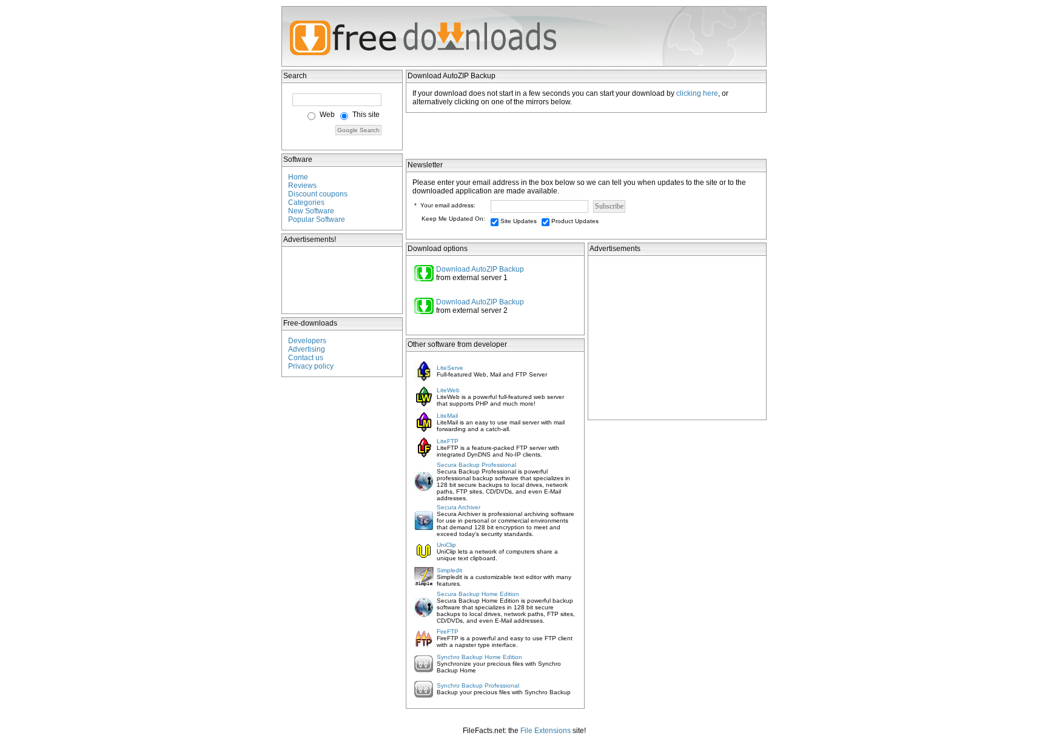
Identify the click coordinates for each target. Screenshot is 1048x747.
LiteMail (447, 415)
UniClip (446, 544)
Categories (306, 202)
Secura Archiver (458, 507)
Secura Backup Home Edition (478, 594)
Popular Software (316, 219)
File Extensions (545, 730)
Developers (307, 341)
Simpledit (449, 570)
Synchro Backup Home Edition (479, 657)
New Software (311, 211)
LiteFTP (447, 441)
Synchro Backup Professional (478, 685)
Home (298, 177)
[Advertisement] (342, 280)
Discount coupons (318, 194)
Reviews (302, 185)
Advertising (306, 349)
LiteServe (450, 367)
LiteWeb (448, 390)
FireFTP (447, 631)
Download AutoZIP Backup (480, 269)
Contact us (305, 357)
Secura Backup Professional (476, 464)
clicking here (697, 93)
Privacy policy (311, 366)
